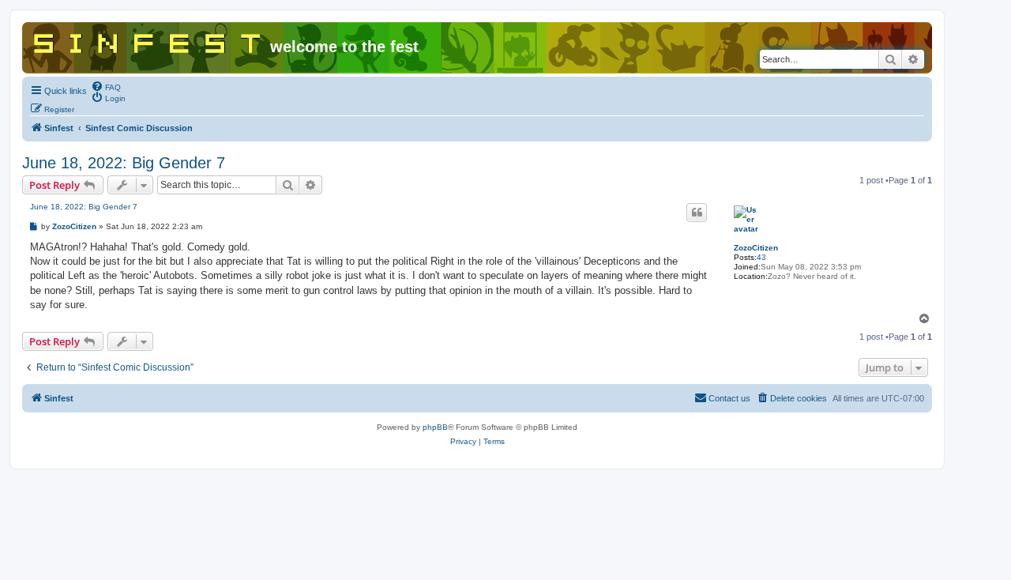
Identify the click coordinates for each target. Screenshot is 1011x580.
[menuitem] (106, 86)
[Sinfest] (148, 40)
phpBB (435, 427)
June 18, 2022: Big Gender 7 (123, 162)
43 (761, 257)
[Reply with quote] (696, 212)
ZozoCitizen (756, 247)
